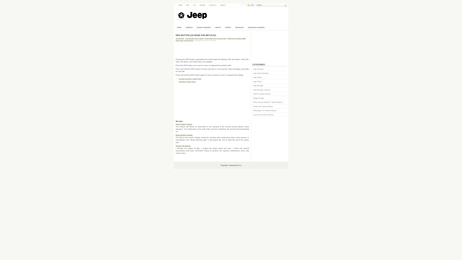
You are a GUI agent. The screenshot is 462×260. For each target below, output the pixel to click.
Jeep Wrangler (180, 38)
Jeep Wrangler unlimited (261, 90)
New (187, 5)
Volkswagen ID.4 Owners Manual (264, 110)
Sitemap (202, 5)
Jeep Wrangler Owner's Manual (194, 38)
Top (194, 5)
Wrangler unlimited (256, 27)
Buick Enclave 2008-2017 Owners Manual (267, 102)
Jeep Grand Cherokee (260, 73)
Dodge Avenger (258, 98)
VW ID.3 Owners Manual (261, 94)
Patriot (228, 27)
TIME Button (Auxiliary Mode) (187, 81)
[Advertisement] (212, 49)
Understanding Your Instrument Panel (216, 38)
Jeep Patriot (257, 81)
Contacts (212, 5)
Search (223, 5)
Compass (189, 27)
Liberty (218, 27)
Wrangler (239, 27)
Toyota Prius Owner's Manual (263, 115)
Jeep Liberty (257, 77)
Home (180, 5)
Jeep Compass (258, 69)
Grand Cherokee (204, 27)
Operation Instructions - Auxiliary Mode (190, 79)
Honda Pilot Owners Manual (263, 106)
